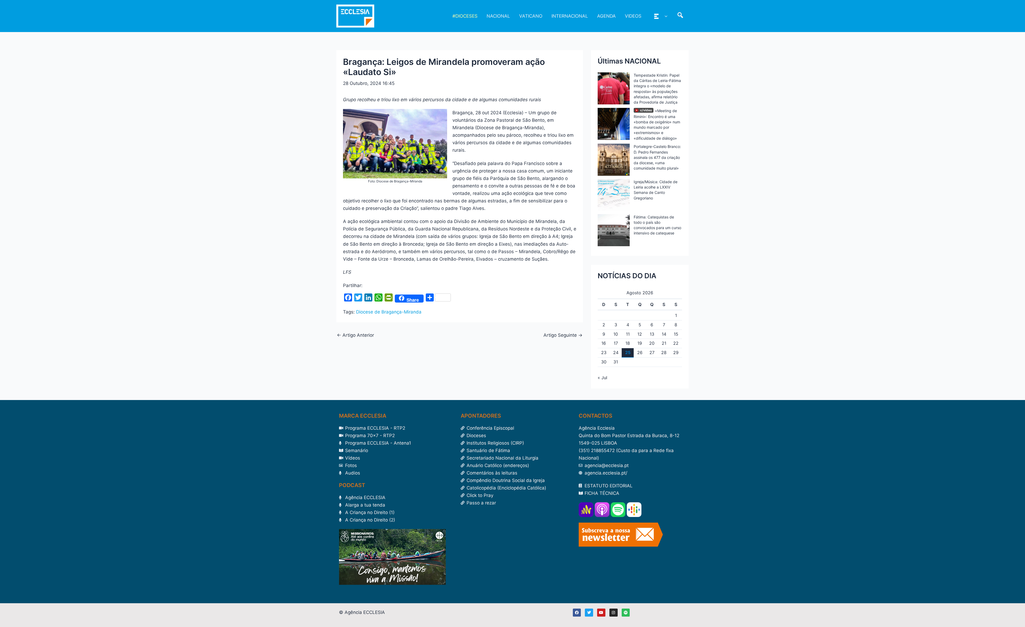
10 (615, 334)
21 (664, 343)
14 (664, 334)
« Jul (602, 377)
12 (639, 334)
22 (676, 343)
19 (639, 343)
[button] (664, 16)
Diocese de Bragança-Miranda (388, 312)
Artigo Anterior (355, 335)
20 (652, 343)
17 (616, 343)
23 (603, 352)
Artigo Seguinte (562, 335)
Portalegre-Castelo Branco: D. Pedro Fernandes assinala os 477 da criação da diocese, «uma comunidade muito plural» (657, 157)
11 (628, 334)
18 (627, 343)
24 (615, 352)
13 (652, 334)
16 (603, 343)
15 (676, 334)
